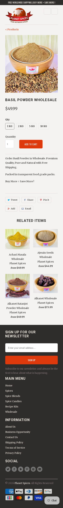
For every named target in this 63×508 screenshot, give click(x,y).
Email (28, 208)
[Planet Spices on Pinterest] (27, 469)
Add (13, 208)
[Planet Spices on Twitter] (8, 469)
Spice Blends (12, 396)
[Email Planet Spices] (40, 469)
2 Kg (21, 126)
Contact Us (11, 437)
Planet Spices (22, 483)
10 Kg (43, 126)
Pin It (46, 200)
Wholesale (11, 411)
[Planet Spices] (19, 16)
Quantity (10, 136)
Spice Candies (13, 401)
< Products (12, 29)
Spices (9, 390)
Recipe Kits (11, 406)
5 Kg (32, 126)
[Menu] (47, 11)
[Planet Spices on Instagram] (34, 469)
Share (30, 200)
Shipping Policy (14, 442)
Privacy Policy (13, 453)
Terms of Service (15, 447)
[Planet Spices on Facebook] (15, 469)
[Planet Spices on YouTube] (21, 469)
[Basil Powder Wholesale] (31, 64)
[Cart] (54, 11)
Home (8, 385)
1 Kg (9, 126)
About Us (10, 426)
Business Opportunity (17, 432)
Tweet (14, 200)
